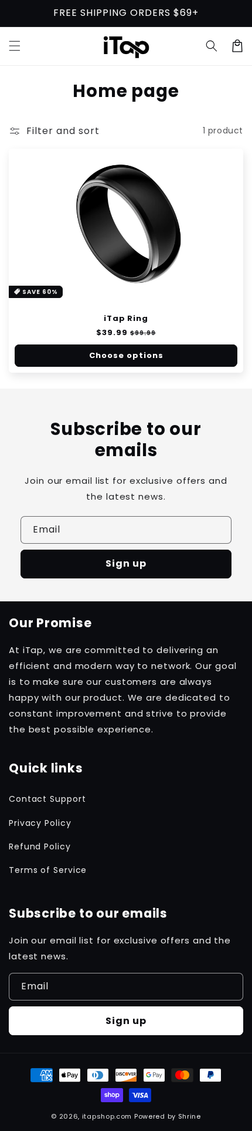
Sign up (126, 563)
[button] (211, 46)
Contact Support (47, 799)
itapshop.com (107, 1116)
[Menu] (15, 46)
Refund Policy (40, 846)
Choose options (126, 355)
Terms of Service (48, 870)
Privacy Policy (40, 823)
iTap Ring (126, 318)
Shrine (189, 1116)
